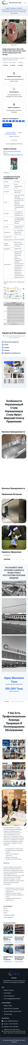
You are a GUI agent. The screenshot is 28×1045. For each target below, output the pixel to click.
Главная (7, 8)
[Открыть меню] (25, 3)
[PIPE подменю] (7, 908)
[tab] (11, 133)
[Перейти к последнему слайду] (3, 31)
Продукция (13, 8)
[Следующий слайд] (25, 31)
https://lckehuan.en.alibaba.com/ (15, 154)
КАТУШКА (19, 8)
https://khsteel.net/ (16, 151)
